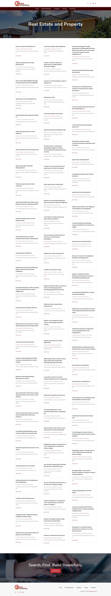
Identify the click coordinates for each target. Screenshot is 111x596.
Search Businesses (46, 8)
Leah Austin (75, 93)
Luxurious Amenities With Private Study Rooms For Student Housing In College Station (83, 509)
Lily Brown (19, 101)
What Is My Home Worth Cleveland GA (27, 149)
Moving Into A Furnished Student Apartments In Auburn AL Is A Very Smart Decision (82, 529)
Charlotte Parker (20, 435)
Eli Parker (75, 384)
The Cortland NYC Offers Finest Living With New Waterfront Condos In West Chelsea (27, 395)
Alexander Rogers (20, 170)
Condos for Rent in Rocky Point (25, 498)
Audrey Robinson (77, 533)
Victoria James (20, 344)
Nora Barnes (19, 328)
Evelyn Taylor (76, 162)
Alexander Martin (76, 456)
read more (18, 56)
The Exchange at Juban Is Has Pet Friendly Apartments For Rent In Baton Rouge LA (83, 434)
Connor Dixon (48, 487)
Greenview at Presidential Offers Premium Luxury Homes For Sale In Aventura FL (82, 88)
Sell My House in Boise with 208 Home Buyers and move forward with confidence (27, 269)
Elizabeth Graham (20, 381)
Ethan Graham (48, 241)
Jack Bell (75, 315)
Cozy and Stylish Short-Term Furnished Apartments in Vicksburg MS (54, 411)
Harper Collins (48, 381)
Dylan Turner (19, 206)
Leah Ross (47, 327)
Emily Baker (47, 69)
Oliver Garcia (48, 186)
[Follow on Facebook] (88, 3)
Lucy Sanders (20, 452)
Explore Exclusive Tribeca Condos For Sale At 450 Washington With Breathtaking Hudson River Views (55, 288)
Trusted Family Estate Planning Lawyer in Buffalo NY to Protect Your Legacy (83, 225)
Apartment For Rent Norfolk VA (81, 192)
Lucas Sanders (76, 129)
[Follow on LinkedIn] (96, 3)
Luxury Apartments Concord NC (25, 466)
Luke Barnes (47, 450)
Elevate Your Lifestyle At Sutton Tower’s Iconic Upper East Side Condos (53, 322)
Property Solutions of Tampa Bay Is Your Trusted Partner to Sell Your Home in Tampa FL (54, 502)
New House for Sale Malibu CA (81, 381)
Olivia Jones (75, 178)
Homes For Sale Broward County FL (54, 535)
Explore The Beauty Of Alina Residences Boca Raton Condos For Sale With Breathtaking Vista (83, 276)
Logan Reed (47, 49)
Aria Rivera (47, 365)
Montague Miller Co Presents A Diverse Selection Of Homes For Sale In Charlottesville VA (83, 472)
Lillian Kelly (75, 211)
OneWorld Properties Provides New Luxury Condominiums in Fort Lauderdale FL (82, 330)
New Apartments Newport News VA (26, 307)
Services (64, 8)
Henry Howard (20, 399)
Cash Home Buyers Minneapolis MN (54, 46)
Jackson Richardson (21, 136)
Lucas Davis (75, 56)
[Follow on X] (90, 3)
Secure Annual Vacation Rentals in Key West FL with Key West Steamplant (54, 237)
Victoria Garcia (20, 255)
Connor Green (48, 432)
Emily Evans (19, 310)
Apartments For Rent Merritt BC (81, 241)
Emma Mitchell (48, 85)
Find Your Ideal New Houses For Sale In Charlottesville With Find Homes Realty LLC (27, 415)
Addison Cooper (20, 294)
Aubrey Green (76, 111)
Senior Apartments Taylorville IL (53, 184)
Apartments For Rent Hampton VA (26, 99)
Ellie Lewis (19, 49)
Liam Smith (19, 484)
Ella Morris (47, 221)
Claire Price (47, 523)
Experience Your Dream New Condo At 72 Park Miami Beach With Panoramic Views (83, 310)
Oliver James (19, 188)
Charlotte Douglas (21, 500)
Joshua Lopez (20, 119)
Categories (57, 8)
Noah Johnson (20, 152)
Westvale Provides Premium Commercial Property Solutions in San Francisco (83, 143)
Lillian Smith (75, 280)
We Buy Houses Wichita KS (24, 253)
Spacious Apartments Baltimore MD (55, 130)
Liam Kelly (47, 416)
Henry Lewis (19, 241)
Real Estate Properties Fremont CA (54, 395)
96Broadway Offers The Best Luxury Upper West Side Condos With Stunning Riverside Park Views (55, 360)
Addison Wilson (76, 244)
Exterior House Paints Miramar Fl (25, 46)
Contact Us (72, 8)
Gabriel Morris (48, 132)
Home (37, 8)
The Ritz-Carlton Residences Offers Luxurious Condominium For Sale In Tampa (26, 360)
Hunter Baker (48, 538)
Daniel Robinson (20, 537)
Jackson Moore (20, 223)
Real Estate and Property (27, 49)
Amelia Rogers (20, 67)
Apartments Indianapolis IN (80, 159)
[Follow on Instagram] (93, 3)
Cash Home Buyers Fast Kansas (53, 113)
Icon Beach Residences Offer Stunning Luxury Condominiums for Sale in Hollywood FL (27, 289)
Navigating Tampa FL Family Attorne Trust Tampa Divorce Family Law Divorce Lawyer (55, 446)
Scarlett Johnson (76, 476)
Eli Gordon (19, 419)
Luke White (75, 229)
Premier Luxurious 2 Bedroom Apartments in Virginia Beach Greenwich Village (53, 64)
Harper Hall (75, 74)
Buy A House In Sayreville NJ (80, 365)
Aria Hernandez (48, 170)
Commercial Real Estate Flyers (25, 342)
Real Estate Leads (49, 97)
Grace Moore (20, 85)
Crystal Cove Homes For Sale (52, 269)
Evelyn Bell (19, 468)
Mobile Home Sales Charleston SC (54, 253)
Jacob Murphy (48, 154)
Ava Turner (47, 292)
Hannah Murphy (48, 99)
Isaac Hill (19, 364)
